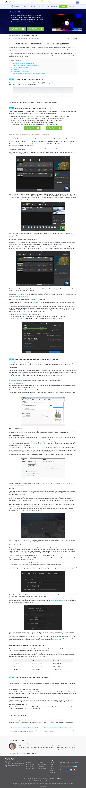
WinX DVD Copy (29, 766)
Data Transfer (52, 2)
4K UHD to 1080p (42, 443)
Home (10, 35)
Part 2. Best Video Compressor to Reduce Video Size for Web (25, 65)
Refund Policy (52, 778)
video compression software (28, 143)
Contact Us (52, 766)
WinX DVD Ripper (30, 764)
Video (14, 35)
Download (62, 6)
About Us (52, 762)
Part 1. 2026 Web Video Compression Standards (22, 63)
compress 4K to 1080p (21, 314)
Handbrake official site (16, 380)
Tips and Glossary (42, 768)
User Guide (52, 772)
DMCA (46, 778)
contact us (57, 639)
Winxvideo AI (43, 2)
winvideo (17, 6)
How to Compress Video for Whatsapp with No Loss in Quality (23, 727)
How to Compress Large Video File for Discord (55, 720)
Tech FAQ (52, 770)
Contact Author (34, 38)
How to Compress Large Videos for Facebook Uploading (22, 720)
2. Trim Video (16, 69)
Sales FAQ (52, 768)
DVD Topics (40, 762)
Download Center (62, 2)
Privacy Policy (30, 778)
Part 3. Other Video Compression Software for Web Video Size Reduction (28, 73)
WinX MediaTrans (30, 768)
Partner (51, 764)
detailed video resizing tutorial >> (20, 296)
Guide (48, 6)
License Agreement (39, 778)
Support (71, 2)
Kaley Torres (17, 38)
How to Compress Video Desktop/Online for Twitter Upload (58, 727)
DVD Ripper (34, 2)
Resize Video (20, 35)
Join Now (75, 766)
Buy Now (71, 6)
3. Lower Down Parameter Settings (21, 71)
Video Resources (42, 764)
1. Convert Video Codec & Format (21, 67)
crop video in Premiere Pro (56, 600)
